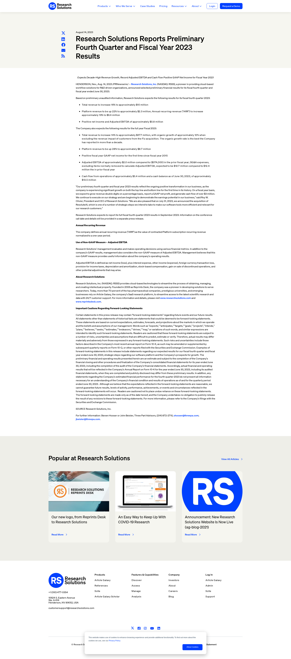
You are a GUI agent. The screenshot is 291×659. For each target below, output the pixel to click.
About (195, 6)
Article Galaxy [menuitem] (102, 580)
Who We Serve (124, 6)
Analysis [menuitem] (136, 596)
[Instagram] (145, 628)
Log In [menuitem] (209, 574)
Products (103, 6)
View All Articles (230, 459)
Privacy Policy (114, 641)
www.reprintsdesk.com (88, 301)
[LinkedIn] (63, 39)
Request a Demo (231, 6)
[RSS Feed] (63, 56)
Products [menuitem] (100, 574)
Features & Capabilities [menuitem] (145, 574)
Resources (178, 6)
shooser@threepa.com (186, 415)
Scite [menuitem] (97, 591)
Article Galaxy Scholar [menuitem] (107, 596)
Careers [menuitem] (173, 591)
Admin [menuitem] (209, 585)
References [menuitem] (101, 585)
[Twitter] (63, 33)
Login (212, 6)
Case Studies (147, 6)
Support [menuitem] (210, 596)
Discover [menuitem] (137, 580)
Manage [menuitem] (136, 591)
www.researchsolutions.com (175, 298)
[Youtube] (152, 628)
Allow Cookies (192, 647)
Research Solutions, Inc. (144, 84)
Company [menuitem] (174, 574)
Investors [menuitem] (174, 580)
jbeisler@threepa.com (88, 419)
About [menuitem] (172, 585)
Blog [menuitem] (171, 596)
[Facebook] (63, 45)
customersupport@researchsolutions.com (71, 608)
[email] (63, 50)
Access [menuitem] (136, 585)
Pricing (163, 6)
